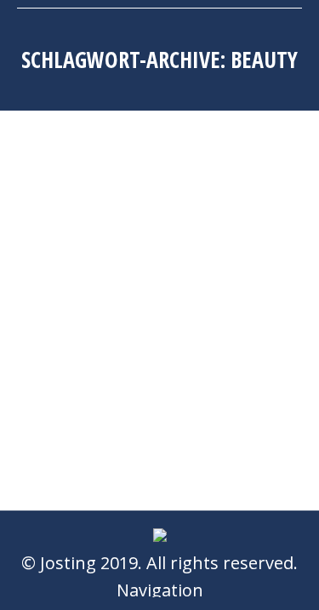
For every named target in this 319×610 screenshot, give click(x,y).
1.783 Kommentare (114, 310)
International (91, 259)
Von (206, 259)
